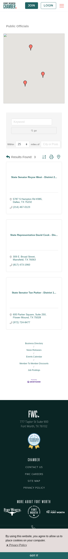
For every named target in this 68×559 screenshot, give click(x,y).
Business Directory (34, 343)
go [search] (35, 130)
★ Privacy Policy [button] (16, 545)
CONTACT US (34, 467)
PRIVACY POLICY (34, 487)
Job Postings (34, 370)
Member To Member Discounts (34, 363)
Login (48, 5)
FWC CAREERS (34, 474)
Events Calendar (34, 356)
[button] (31, 47)
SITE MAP (34, 481)
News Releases (34, 350)
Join (31, 5)
